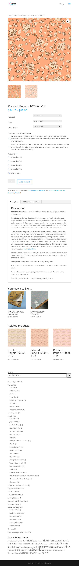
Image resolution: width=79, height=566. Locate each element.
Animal (20, 541)
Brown (55, 541)
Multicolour (39, 546)
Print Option (13, 128)
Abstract (10, 541)
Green (64, 543)
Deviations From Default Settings (19, 133)
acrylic (15, 541)
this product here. (30, 249)
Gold (56, 543)
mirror (31, 547)
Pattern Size (12, 154)
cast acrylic (63, 540)
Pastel (55, 547)
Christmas (13, 543)
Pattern (61, 547)
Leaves (26, 547)
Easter (26, 543)
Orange (62, 190)
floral (51, 190)
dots (20, 544)
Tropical (18, 193)
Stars (54, 550)
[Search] (69, 375)
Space (50, 550)
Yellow (45, 552)
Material (12, 117)
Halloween (16, 547)
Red (29, 549)
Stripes (58, 550)
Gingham (45, 544)
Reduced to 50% (16, 165)
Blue (45, 540)
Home (10, 15)
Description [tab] (14, 202)
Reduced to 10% (16, 157)
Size (10, 122)
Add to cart (24, 181)
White (34, 552)
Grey (9, 547)
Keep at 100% (15, 173)
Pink (67, 546)
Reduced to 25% (16, 161)
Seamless (25, 15)
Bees (24, 541)
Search (10, 372)
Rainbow (24, 550)
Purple (17, 549)
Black (30, 540)
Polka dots (11, 550)
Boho (50, 540)
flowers (56, 190)
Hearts (22, 547)
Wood (39, 553)
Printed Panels (17, 15)
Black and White (37, 541)
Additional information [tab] (31, 202)
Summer (62, 550)
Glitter (51, 544)
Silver (47, 550)
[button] (68, 21)
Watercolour (26, 552)
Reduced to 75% (16, 169)
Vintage (17, 553)
